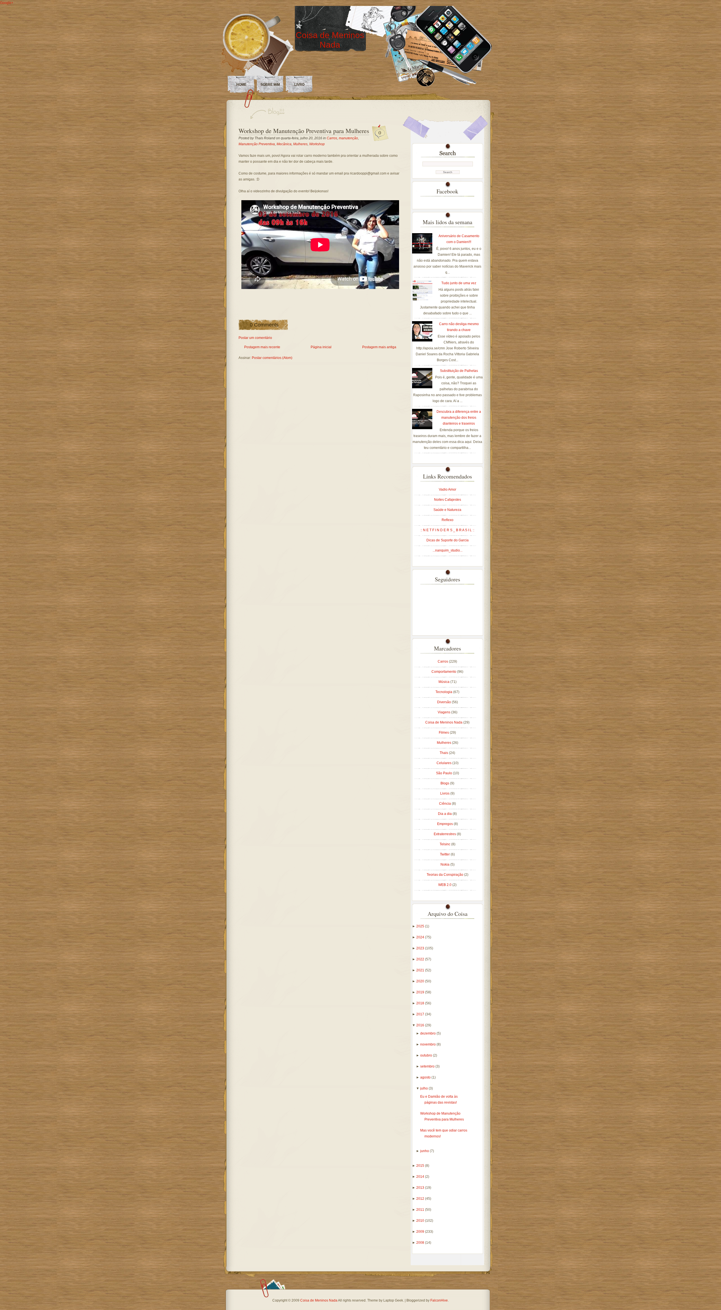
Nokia (445, 864)
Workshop (317, 144)
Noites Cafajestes (447, 500)
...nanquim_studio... (447, 550)
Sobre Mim (270, 85)
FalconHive (439, 1300)
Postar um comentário (255, 338)
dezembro (428, 1033)
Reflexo (447, 520)
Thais (444, 753)
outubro (426, 1055)
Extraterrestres (445, 834)
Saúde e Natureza (447, 510)
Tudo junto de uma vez (458, 283)
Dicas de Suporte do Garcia (447, 540)
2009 (420, 1232)
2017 (420, 1014)
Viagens (444, 712)
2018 (420, 1003)
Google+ (6, 3)
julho (424, 1088)
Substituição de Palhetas (459, 371)
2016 (420, 1025)
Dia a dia (445, 814)
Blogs (445, 783)
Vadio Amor (447, 489)
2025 (420, 926)
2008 (420, 1243)
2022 (420, 959)
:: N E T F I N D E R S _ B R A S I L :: (447, 530)
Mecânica (284, 144)
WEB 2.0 (445, 885)
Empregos (445, 824)
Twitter (445, 854)
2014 (420, 1177)
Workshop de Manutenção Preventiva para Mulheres (304, 131)
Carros (332, 138)
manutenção (348, 138)
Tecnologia (444, 692)
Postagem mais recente (262, 347)
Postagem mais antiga (379, 347)
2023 (420, 948)
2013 (420, 1188)
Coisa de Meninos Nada (330, 39)
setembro (427, 1066)
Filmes (444, 733)
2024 (420, 937)
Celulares (444, 763)
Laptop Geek (393, 1300)
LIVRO (299, 85)
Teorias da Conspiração (445, 875)
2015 (420, 1166)
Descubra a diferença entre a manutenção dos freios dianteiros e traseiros (459, 417)
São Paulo (444, 773)
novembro (428, 1044)
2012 (420, 1199)
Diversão (444, 702)
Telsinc (445, 844)
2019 (420, 992)
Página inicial (321, 347)
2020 (420, 981)
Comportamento (444, 672)
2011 (420, 1210)
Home (241, 85)
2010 (420, 1221)
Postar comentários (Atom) (272, 358)
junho (425, 1151)
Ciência (445, 804)
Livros (445, 793)
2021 (420, 970)
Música (444, 682)
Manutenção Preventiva (257, 144)
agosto (425, 1077)
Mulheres (300, 144)
